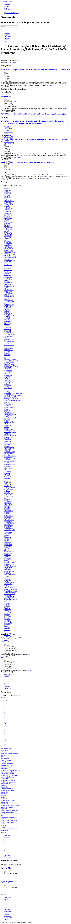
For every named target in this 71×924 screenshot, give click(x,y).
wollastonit (4, 798)
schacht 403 (4, 792)
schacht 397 (4, 785)
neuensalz (3, 814)
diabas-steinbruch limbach (8, 822)
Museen (6, 38)
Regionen (7, 35)
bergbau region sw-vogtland (9, 775)
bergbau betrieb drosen (7, 790)
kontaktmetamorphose (7, 812)
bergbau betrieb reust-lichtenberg (10, 805)
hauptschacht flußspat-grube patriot (11, 770)
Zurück (6, 676)
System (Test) (7, 868)
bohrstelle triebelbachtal (8, 763)
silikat (2, 757)
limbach (3, 824)
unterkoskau (4, 819)
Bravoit (3, 658)
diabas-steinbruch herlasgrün (9, 820)
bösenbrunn (4, 750)
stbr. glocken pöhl (6, 748)
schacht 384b (4, 803)
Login (6, 919)
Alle (5, 700)
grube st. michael (6, 760)
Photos (6, 41)
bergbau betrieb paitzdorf (8, 800)
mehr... (65, 108)
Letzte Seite (7, 688)
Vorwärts (7, 686)
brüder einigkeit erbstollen (8, 772)
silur (2, 815)
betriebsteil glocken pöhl (8, 780)
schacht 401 (4, 787)
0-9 (5, 702)
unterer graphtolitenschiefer (9, 817)
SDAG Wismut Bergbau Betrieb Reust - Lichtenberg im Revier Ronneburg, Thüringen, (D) (35, 70)
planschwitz (4, 778)
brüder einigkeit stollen (7, 773)
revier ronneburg (5, 783)
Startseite (7, 33)
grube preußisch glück (7, 777)
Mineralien (7, 36)
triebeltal (3, 762)
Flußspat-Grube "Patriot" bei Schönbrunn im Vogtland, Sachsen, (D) (27, 162)
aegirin (3, 755)
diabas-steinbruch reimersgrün (9, 829)
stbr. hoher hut (5, 758)
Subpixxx (10, 1)
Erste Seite (7, 675)
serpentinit (4, 809)
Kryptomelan (6, 96)
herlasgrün (4, 825)
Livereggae (4, 1)
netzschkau (4, 827)
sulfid (2, 797)
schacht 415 (4, 793)
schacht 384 (4, 802)
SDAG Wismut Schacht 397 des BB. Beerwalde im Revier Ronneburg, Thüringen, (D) (33, 114)
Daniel (14, 62)
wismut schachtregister (7, 788)
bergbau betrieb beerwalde (8, 782)
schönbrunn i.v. (5, 768)
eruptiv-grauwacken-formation (9, 753)
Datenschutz (8, 917)
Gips (2, 642)
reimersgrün (4, 830)
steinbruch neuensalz (7, 807)
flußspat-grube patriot (7, 765)
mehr (50, 85)
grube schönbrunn (6, 767)
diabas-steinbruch (6, 752)
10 (5, 853)
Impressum (7, 916)
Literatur (6, 40)
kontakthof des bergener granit (9, 810)
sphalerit (3, 795)
